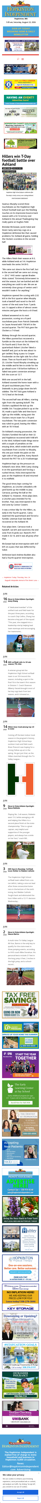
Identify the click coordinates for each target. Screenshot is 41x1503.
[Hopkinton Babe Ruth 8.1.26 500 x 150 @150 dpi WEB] (20, 85)
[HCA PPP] (20, 113)
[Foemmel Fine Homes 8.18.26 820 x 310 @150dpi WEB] (20, 251)
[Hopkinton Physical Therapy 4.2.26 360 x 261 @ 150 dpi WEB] (20, 1269)
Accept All (20, 1492)
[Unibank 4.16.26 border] (20, 1415)
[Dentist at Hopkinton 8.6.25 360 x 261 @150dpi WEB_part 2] (20, 1124)
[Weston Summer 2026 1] (20, 1210)
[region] (20, 1487)
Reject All (20, 1498)
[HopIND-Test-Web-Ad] (20, 568)
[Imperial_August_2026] (20, 1006)
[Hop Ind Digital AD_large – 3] (20, 1240)
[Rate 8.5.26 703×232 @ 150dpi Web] (22, 46)
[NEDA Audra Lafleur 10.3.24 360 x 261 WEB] (20, 1153)
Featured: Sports (9, 171)
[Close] (38, 1473)
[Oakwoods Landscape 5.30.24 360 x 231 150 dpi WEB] (20, 1357)
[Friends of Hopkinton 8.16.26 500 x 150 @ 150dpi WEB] (20, 145)
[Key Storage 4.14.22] (20, 1298)
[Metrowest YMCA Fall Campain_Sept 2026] (20, 1065)
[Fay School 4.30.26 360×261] (20, 1095)
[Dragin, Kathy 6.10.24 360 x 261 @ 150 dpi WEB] (20, 1327)
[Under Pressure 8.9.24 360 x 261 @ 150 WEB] (20, 1036)
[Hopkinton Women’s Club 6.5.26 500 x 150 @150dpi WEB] (20, 129)
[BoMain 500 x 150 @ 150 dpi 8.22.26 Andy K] (20, 70)
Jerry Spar (7, 168)
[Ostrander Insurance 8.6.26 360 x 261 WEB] (20, 1386)
